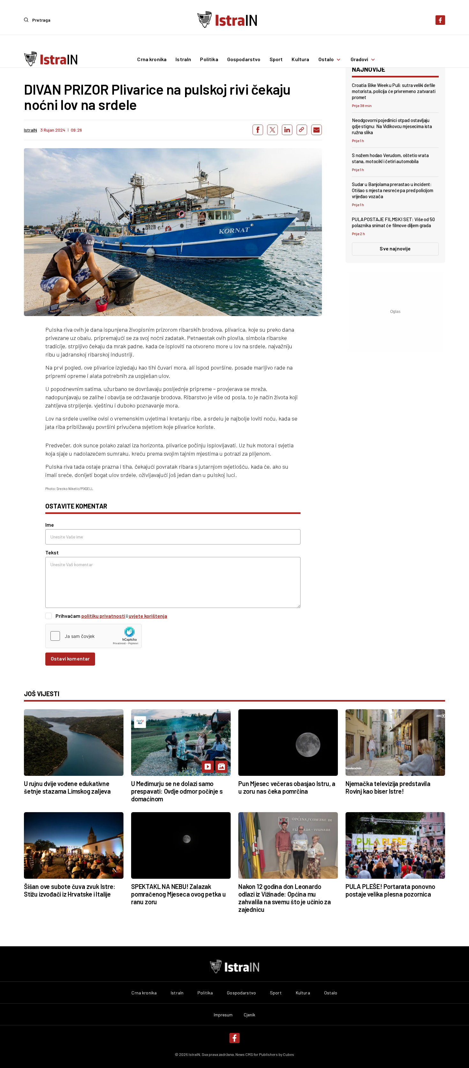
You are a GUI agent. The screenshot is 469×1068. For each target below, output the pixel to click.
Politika (209, 59)
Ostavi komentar (70, 658)
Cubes (288, 1054)
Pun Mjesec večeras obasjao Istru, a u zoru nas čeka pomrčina (286, 787)
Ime (49, 525)
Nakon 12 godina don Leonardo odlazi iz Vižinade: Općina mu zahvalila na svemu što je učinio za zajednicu (284, 898)
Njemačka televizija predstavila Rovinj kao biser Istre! (388, 787)
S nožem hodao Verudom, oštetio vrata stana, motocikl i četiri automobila (390, 158)
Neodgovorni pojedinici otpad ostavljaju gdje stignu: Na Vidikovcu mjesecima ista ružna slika (392, 126)
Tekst (52, 552)
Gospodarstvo (244, 59)
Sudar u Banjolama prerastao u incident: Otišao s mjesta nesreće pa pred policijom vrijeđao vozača (392, 190)
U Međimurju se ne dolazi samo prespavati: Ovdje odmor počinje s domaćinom (176, 791)
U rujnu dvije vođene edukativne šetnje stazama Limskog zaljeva (67, 787)
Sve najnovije (395, 248)
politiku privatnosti (103, 616)
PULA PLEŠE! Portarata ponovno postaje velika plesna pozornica (390, 890)
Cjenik (250, 1014)
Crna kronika (152, 59)
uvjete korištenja (148, 616)
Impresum (223, 1014)
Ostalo (326, 59)
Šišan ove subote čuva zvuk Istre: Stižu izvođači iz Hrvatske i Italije (69, 890)
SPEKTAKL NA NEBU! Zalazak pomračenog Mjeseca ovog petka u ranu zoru (178, 894)
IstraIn (183, 59)
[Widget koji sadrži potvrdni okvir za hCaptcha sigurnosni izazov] (93, 636)
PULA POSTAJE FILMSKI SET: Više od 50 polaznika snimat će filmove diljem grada (393, 222)
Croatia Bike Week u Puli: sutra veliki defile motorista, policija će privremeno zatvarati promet (393, 91)
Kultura (300, 59)
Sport (276, 59)
